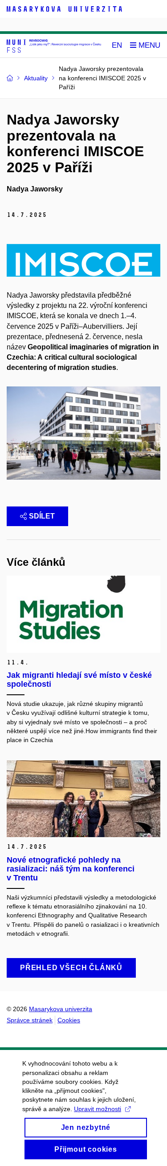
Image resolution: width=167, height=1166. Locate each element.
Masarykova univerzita (60, 1008)
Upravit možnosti (97, 1108)
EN (117, 45)
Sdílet (42, 516)
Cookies (68, 1020)
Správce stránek (30, 1020)
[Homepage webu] (54, 46)
